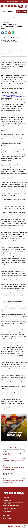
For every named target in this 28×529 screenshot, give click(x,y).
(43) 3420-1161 (8, 511)
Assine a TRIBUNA (21, 11)
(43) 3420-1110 (8, 518)
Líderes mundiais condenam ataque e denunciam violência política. (11, 94)
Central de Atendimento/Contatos (14, 1)
